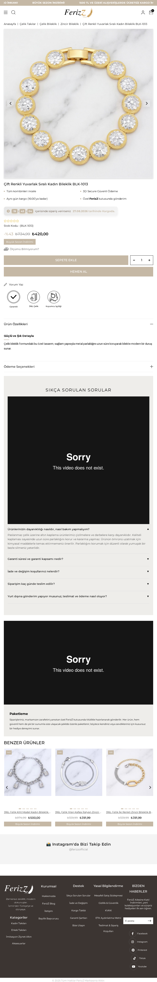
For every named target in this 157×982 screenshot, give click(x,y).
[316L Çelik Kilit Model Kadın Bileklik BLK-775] (27, 779)
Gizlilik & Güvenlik (108, 903)
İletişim (48, 911)
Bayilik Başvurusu (48, 918)
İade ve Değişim (78, 903)
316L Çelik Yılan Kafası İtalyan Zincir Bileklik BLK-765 (78, 812)
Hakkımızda (49, 896)
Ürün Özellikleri (16, 324)
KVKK (108, 910)
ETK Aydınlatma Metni (108, 917)
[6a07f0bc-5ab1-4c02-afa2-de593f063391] (19, 889)
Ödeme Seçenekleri (19, 366)
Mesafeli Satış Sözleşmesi (108, 895)
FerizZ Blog (48, 903)
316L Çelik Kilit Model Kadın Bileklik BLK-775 (27, 812)
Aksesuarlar (18, 943)
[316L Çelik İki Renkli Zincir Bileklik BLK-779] (129, 779)
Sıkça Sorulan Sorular (78, 895)
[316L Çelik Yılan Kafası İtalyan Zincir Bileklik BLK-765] (78, 779)
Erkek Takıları (18, 930)
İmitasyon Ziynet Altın (19, 936)
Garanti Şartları (78, 917)
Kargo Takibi (78, 910)
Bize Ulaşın (78, 925)
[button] (20, 808)
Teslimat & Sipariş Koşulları (108, 928)
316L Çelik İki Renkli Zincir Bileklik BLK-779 (129, 812)
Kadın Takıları (18, 923)
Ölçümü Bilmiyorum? (24, 249)
